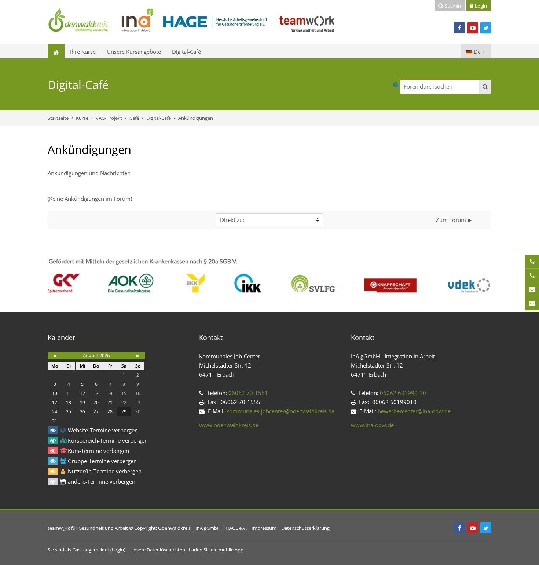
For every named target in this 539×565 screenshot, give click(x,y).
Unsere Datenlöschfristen (157, 549)
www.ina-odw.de (372, 425)
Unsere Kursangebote (134, 51)
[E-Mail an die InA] (532, 303)
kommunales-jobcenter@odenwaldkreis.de (280, 411)
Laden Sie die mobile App (216, 549)
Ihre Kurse (83, 51)
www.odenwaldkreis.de (228, 425)
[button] (396, 84)
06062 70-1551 (248, 392)
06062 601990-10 (402, 392)
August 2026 (96, 355)
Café (134, 118)
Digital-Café (186, 51)
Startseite (58, 118)
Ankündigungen (195, 118)
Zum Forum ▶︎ (454, 220)
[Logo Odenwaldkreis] (191, 21)
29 (123, 412)
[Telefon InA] (532, 275)
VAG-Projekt (109, 118)
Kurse (82, 118)
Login (118, 549)
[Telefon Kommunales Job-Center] (532, 262)
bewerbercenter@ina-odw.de (414, 411)
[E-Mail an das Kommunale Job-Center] (532, 289)
